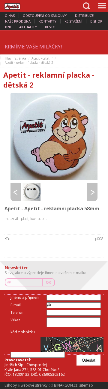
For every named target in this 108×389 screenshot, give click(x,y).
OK (48, 282)
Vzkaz (15, 320)
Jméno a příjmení (24, 297)
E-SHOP (96, 21)
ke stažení (73, 21)
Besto (50, 27)
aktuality (28, 27)
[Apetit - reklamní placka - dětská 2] (54, 136)
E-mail (15, 304)
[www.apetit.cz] (16, 6)
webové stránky (34, 385)
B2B (8, 27)
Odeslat (88, 360)
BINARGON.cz (65, 385)
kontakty (47, 21)
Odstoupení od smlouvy (45, 15)
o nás (10, 15)
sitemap (86, 385)
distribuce (84, 15)
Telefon (16, 312)
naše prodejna (18, 21)
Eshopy (10, 385)
